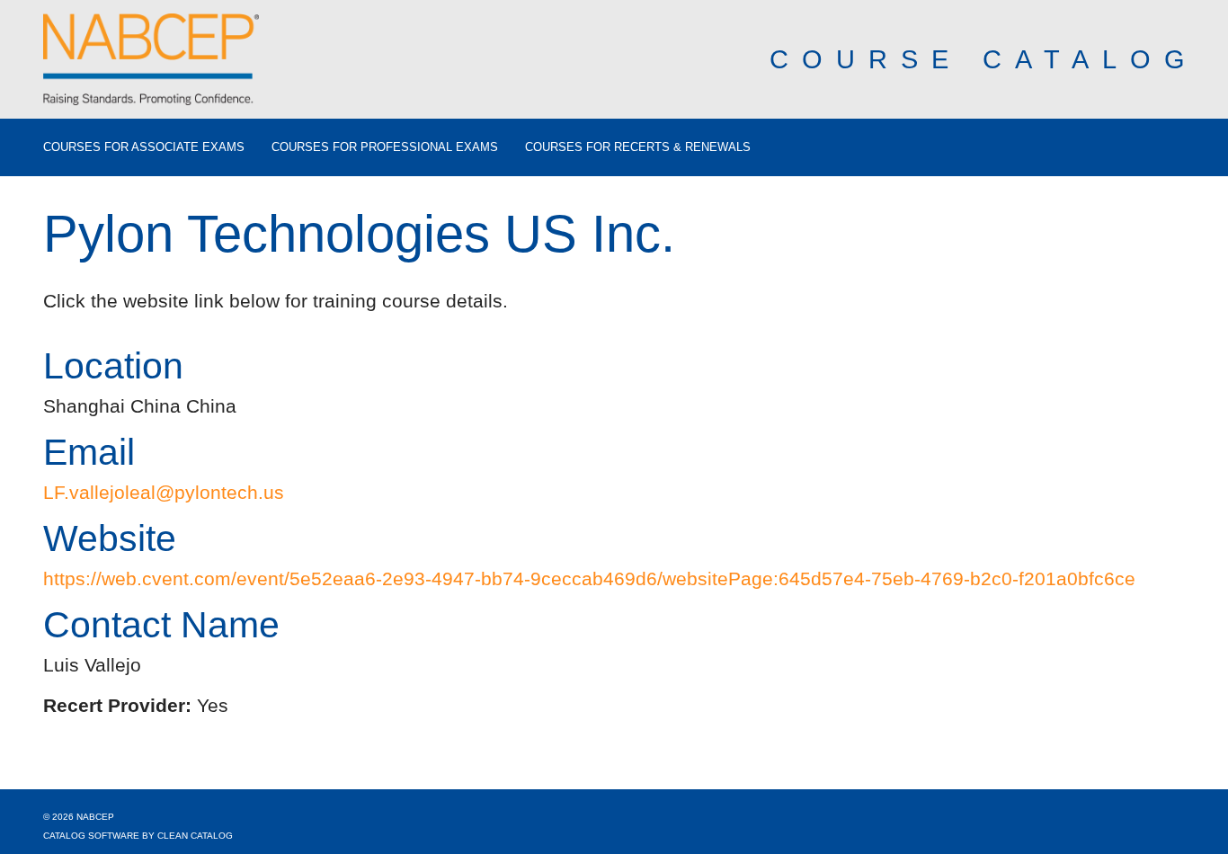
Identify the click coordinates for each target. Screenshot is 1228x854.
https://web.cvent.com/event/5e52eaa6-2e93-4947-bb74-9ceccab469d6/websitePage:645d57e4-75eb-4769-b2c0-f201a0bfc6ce (589, 578)
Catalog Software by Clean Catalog (138, 836)
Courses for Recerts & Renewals (638, 147)
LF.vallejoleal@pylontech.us (163, 492)
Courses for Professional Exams (384, 147)
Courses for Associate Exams (144, 147)
